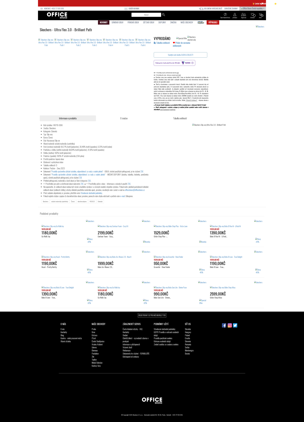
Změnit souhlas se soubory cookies (166, 344)
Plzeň (94, 338)
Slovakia (188, 329)
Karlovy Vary (96, 365)
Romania (188, 344)
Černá (73, 201)
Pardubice (95, 353)
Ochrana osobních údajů (162, 341)
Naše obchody (187, 22)
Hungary (188, 332)
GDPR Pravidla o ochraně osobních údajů (166, 334)
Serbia (187, 347)
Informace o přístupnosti (131, 344)
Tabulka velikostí (163, 42)
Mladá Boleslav (97, 362)
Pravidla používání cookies (163, 338)
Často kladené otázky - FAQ (132, 329)
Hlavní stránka (66, 341)
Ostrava (94, 335)
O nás (63, 329)
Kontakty (64, 332)
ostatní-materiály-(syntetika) (59, 201)
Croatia (187, 338)
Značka (173, 22)
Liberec (94, 347)
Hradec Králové (97, 344)
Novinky (103, 22)
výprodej (213, 22)
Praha (94, 329)
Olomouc (95, 350)
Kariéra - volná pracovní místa (71, 338)
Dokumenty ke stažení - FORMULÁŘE (136, 353)
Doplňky (162, 22)
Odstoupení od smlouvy (131, 356)
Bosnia (187, 353)
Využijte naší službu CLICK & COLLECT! (180, 54)
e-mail (122, 196)
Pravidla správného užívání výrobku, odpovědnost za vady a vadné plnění (77, 171)
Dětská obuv (148, 22)
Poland (187, 335)
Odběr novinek (134, 8)
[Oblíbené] (252, 14)
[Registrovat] (244, 14)
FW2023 (92, 201)
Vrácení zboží (127, 347)
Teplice (94, 359)
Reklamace (127, 350)
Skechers (45, 201)
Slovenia (188, 341)
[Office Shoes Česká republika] (252, 8)
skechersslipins (82, 201)
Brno (93, 332)
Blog (62, 335)
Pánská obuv (133, 22)
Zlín (93, 356)
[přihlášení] (235, 14)
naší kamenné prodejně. (167, 109)
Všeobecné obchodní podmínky (91, 193)
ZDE (178, 73)
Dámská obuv (117, 22)
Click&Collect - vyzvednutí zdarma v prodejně (136, 340)
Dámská (100, 201)
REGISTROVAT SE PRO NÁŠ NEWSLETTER (152, 315)
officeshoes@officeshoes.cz (135, 189)
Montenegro (189, 350)
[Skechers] (261, 26)
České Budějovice (98, 341)
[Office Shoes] (57, 15)
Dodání (125, 335)
